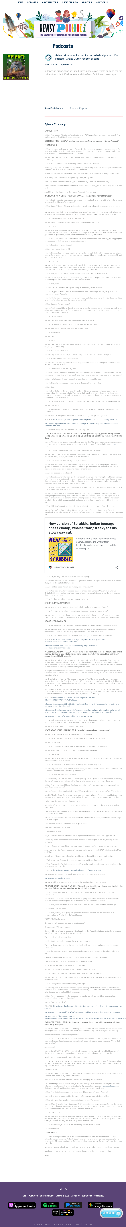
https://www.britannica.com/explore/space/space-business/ (77, 870)
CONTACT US (102, 2)
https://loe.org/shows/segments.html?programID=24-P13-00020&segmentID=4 (85, 420)
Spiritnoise (88, 1224)
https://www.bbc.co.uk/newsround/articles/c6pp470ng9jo (68, 716)
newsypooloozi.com (110, 1086)
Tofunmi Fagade (78, 108)
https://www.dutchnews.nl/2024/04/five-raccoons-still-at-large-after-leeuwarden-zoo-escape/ (82, 1012)
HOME (20, 2)
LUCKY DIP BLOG (70, 2)
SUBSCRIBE (99, 1195)
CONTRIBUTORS (50, 2)
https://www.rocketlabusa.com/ (57, 878)
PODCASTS (32, 2)
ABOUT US (87, 2)
